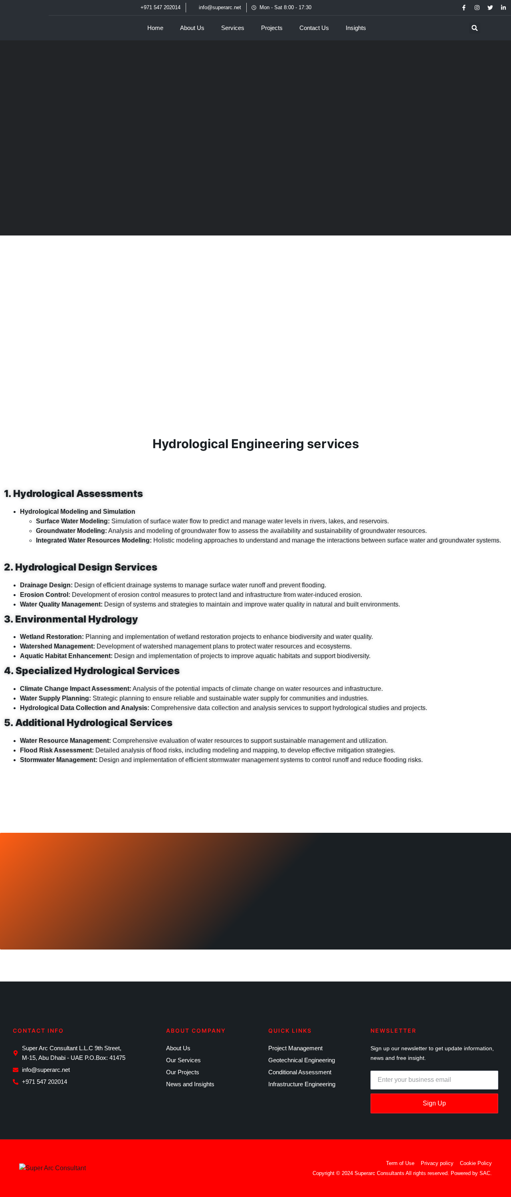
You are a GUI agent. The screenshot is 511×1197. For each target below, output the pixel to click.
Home (155, 27)
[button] (474, 28)
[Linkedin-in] (503, 7)
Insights (356, 27)
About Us (192, 27)
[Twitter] (490, 7)
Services (232, 27)
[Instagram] (477, 7)
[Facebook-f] (463, 7)
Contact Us (314, 27)
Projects (272, 27)
